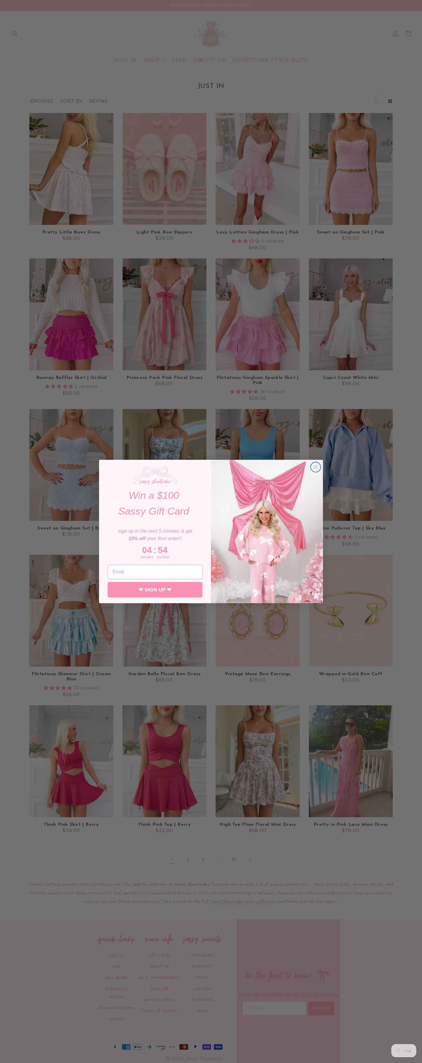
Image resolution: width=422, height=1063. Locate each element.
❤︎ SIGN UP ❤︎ (155, 590)
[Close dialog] (316, 467)
